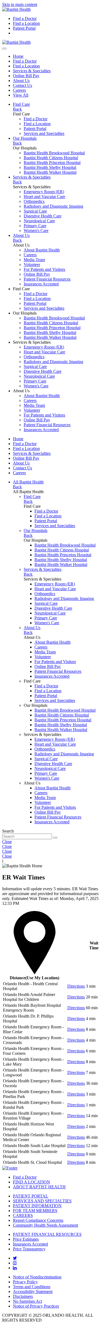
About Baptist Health (42, 250)
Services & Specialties (32, 71)
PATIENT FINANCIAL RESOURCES (47, 1234)
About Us (21, 80)
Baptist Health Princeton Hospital (52, 162)
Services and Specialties (44, 133)
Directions (76, 986)
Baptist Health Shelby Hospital (50, 167)
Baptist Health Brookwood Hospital (54, 153)
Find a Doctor (25, 18)
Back (17, 109)
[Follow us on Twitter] (15, 1258)
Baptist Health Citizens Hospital (51, 157)
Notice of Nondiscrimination (37, 1277)
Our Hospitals (25, 138)
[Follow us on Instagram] (15, 1263)
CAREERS (23, 1215)
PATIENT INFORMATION (37, 1205)
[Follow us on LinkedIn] (15, 1267)
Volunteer (32, 264)
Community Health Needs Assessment (45, 1225)
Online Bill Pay (26, 75)
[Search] (4, 48)
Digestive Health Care (42, 216)
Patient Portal (24, 28)
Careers (19, 90)
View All (20, 95)
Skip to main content (19, 4)
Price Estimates (26, 1239)
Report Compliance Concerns (38, 1220)
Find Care (21, 104)
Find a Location (26, 23)
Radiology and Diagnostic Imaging (53, 206)
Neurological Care (39, 221)
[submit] (55, 837)
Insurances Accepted (41, 284)
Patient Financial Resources (47, 279)
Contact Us (22, 85)
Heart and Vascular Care (44, 196)
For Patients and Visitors (44, 269)
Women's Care (36, 230)
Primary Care (35, 225)
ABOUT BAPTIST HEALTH (39, 1187)
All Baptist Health (28, 482)
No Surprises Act (27, 1301)
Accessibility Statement (32, 1291)
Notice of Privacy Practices (36, 1306)
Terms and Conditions (31, 1286)
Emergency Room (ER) (44, 191)
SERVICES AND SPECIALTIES (42, 1201)
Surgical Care (35, 211)
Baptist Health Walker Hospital (50, 172)
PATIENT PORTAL (30, 1196)
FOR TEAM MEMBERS (35, 1210)
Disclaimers (23, 1296)
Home (18, 56)
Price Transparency (29, 1249)
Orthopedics (34, 201)
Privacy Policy (25, 1282)
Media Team (34, 259)
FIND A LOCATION (31, 1182)
